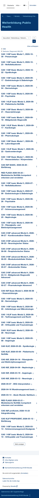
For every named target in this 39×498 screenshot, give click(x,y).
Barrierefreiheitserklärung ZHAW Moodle (18, 468)
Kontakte (8, 457)
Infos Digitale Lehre (11, 460)
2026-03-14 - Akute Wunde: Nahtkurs (18, 395)
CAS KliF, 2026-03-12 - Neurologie (16, 379)
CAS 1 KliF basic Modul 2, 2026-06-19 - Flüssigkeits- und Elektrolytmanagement (17, 225)
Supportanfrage (18, 491)
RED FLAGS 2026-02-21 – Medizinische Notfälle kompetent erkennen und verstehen (16, 403)
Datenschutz (5, 491)
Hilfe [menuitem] (17, 5)
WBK (4, 49)
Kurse (3, 16)
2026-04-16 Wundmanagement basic (18, 390)
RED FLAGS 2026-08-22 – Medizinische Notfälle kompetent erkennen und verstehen (16, 175)
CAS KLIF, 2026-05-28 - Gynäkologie (17, 346)
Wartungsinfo (9, 462)
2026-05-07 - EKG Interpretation (15, 384)
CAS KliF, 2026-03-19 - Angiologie (16, 373)
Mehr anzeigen (19, 444)
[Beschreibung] (37, 55)
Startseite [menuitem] (10, 5)
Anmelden (33, 5)
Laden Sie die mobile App (11, 481)
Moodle (13, 486)
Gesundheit (10, 16)
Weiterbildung (17, 16)
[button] (25, 5)
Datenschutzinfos (8, 478)
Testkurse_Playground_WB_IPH (13, 51)
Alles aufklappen (32, 46)
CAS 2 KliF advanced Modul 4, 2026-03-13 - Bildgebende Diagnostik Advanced (17, 275)
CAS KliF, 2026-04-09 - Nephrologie (17, 368)
